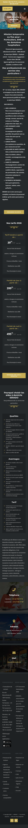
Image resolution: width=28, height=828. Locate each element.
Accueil (18, 790)
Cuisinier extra (6, 789)
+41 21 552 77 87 (18, 602)
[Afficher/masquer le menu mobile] (25, 9)
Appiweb (21, 816)
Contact (18, 771)
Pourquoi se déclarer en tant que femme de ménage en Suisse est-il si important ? (20, 723)
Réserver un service (19, 766)
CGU (17, 774)
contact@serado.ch (14, 662)
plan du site (19, 778)
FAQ (17, 787)
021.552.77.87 (14, 4)
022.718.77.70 (13, 2)
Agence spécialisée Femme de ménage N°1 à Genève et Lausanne (7, 771)
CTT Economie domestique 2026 (20, 689)
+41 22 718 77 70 (17, 599)
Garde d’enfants (6, 783)
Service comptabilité (7, 796)
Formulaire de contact (7, 688)
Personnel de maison (7, 759)
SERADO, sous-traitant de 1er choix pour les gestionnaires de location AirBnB (20, 703)
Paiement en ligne (20, 759)
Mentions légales (19, 782)
